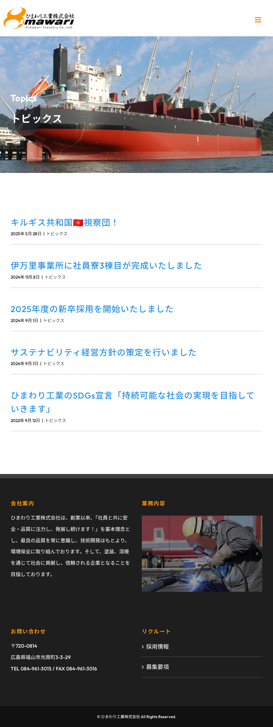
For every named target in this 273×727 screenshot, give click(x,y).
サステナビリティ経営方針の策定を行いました (104, 352)
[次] (257, 553)
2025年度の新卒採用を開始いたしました (92, 309)
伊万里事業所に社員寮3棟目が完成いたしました (106, 265)
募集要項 (157, 666)
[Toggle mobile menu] (258, 19)
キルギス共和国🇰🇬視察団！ (65, 222)
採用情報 (157, 646)
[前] (147, 553)
